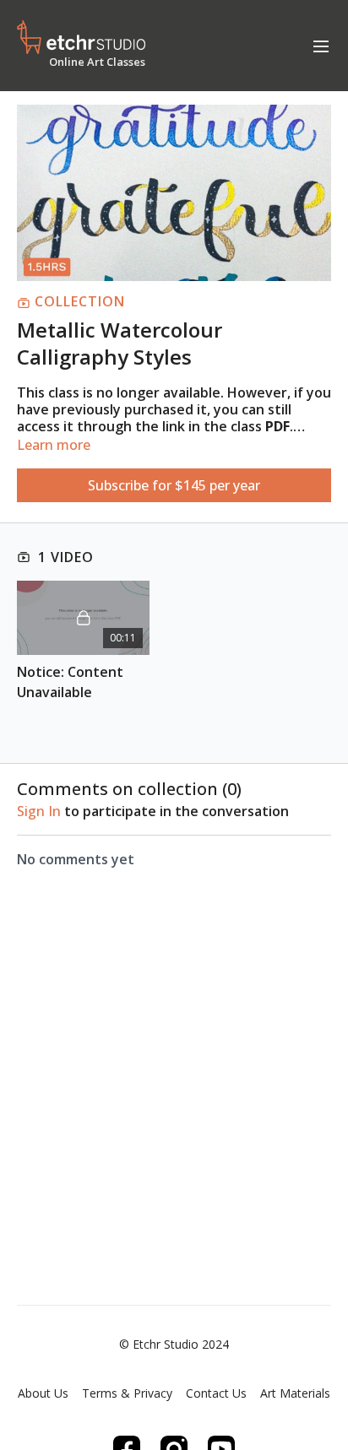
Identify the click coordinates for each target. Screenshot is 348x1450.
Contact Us (216, 1393)
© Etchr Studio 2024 (174, 1344)
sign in (39, 811)
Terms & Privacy (127, 1393)
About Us (43, 1393)
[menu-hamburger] (321, 46)
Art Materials (295, 1393)
